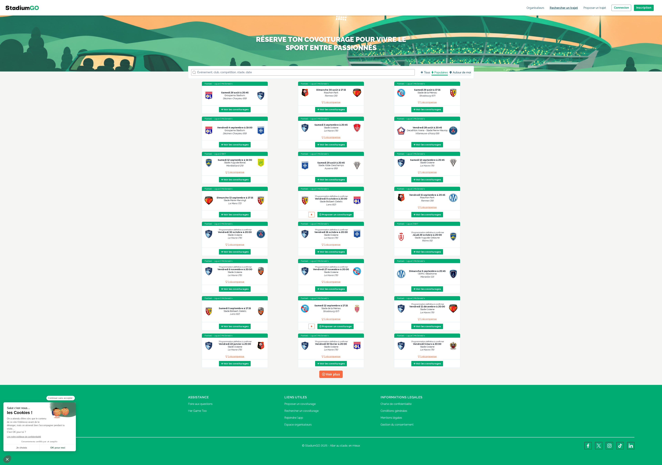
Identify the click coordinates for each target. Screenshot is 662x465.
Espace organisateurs (298, 424)
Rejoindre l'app (293, 417)
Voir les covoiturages (236, 109)
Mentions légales (391, 417)
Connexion (621, 7)
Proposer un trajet (594, 7)
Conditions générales (393, 410)
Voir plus (333, 374)
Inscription (643, 7)
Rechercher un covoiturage (301, 410)
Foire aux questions (200, 404)
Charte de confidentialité (396, 404)
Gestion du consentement (397, 424)
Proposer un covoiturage (337, 214)
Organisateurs (535, 7)
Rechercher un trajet (564, 7)
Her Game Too (197, 410)
